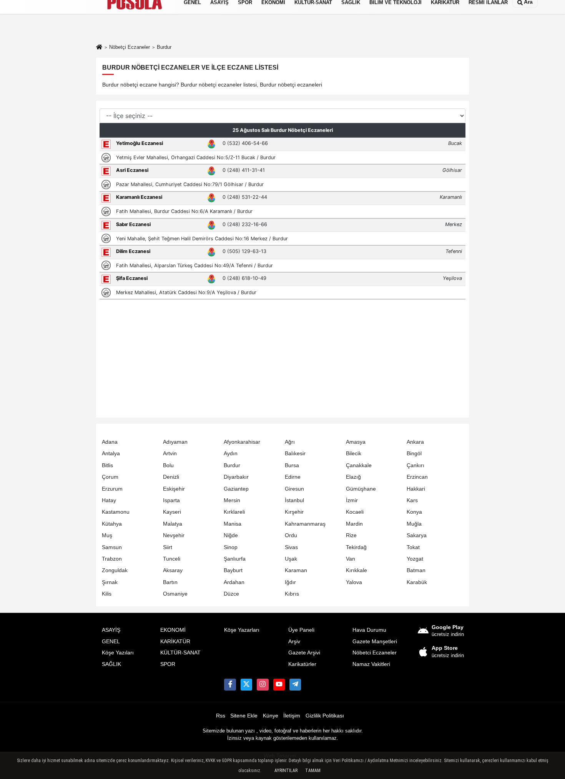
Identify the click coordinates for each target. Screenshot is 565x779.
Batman (416, 570)
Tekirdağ (356, 547)
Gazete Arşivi (304, 653)
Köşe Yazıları (118, 653)
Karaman (296, 570)
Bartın (170, 582)
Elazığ (353, 477)
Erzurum (112, 489)
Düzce (231, 594)
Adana (110, 442)
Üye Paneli (301, 630)
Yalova (354, 582)
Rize (351, 535)
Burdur (232, 465)
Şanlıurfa (235, 559)
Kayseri (172, 512)
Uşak (291, 559)
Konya (414, 512)
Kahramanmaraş (305, 524)
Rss (220, 716)
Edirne (293, 477)
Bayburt (233, 570)
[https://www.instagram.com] (262, 684)
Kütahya (112, 524)
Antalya (111, 453)
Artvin (170, 453)
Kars (412, 500)
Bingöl (414, 453)
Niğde (231, 535)
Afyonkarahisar (242, 442)
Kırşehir (294, 512)
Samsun (112, 547)
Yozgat (415, 559)
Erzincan (417, 477)
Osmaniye (175, 594)
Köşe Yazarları (241, 630)
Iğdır (290, 582)
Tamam (313, 770)
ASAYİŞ (111, 630)
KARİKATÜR (175, 641)
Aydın (231, 453)
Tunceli (171, 559)
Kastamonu (116, 512)
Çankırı (415, 465)
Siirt (167, 547)
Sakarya (417, 535)
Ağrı (290, 442)
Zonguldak (115, 570)
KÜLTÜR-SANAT (180, 653)
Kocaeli (355, 512)
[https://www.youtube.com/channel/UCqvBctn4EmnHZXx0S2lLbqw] (279, 684)
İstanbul (294, 500)
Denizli (171, 477)
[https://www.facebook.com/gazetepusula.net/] (230, 684)
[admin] (295, 684)
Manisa (232, 524)
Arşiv (294, 641)
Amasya (356, 442)
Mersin (232, 500)
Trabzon (112, 559)
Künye (270, 716)
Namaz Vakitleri (371, 664)
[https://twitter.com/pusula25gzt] (246, 684)
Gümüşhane (361, 489)
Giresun (294, 489)
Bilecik (353, 453)
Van (350, 559)
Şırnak (110, 582)
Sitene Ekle (244, 716)
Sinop (231, 547)
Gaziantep (236, 489)
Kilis (106, 594)
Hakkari (416, 489)
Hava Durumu (369, 630)
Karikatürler (302, 664)
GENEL (111, 641)
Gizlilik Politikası (325, 716)
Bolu (168, 465)
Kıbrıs (292, 594)
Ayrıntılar (285, 770)
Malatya (172, 524)
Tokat (413, 547)
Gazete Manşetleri (374, 641)
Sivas (291, 547)
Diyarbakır (236, 477)
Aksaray (173, 570)
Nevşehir (173, 535)
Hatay (109, 500)
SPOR (167, 664)
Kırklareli (234, 512)
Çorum (110, 477)
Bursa (292, 465)
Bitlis (107, 465)
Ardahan (234, 582)
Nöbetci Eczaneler (374, 653)
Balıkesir (295, 453)
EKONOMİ (173, 630)
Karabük (417, 582)
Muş (107, 535)
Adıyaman (175, 442)
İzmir (352, 500)
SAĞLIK (111, 664)
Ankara (415, 442)
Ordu (291, 535)
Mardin (354, 524)
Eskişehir (174, 489)
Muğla (414, 524)
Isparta (171, 500)
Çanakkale (359, 465)
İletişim (291, 716)
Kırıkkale (356, 570)
